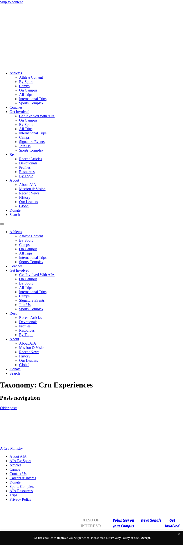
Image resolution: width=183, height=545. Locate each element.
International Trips (32, 99)
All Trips (25, 94)
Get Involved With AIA (37, 116)
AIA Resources (21, 491)
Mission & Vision (32, 189)
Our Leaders (28, 202)
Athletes (16, 73)
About (14, 180)
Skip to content (11, 2)
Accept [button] (145, 538)
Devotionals (28, 163)
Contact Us (18, 474)
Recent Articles (30, 159)
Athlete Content (31, 77)
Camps (24, 86)
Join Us (24, 146)
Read (13, 155)
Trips (13, 495)
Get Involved (19, 112)
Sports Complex (31, 103)
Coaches (16, 107)
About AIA (27, 185)
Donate (15, 210)
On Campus (28, 90)
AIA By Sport (20, 461)
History (24, 197)
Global (24, 206)
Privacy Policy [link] (120, 538)
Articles (15, 465)
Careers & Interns (23, 478)
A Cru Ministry (11, 448)
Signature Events (32, 142)
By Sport (26, 82)
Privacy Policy (20, 499)
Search (15, 215)
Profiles (24, 167)
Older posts (8, 408)
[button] (179, 534)
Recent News (29, 193)
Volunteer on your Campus (123, 523)
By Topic (26, 176)
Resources (27, 172)
